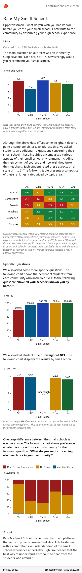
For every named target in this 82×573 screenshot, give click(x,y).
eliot (59, 569)
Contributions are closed (62, 6)
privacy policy (10, 569)
